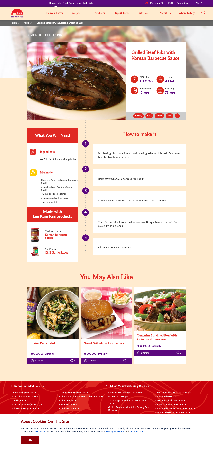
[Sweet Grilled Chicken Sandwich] (106, 313)
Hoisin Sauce (19, 400)
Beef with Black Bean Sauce (171, 400)
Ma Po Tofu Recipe (118, 396)
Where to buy (187, 13)
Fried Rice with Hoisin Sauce (171, 404)
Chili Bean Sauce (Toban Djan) (27, 404)
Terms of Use (136, 431)
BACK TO (36, 35)
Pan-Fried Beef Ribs (167, 396)
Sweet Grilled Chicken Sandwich (105, 343)
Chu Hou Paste (68, 400)
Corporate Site (157, 3)
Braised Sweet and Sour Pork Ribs (174, 412)
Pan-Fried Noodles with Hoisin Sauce (176, 408)
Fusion (159, 116)
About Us (165, 13)
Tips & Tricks (122, 13)
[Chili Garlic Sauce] (52, 255)
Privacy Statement (115, 431)
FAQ (170, 3)
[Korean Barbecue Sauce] (52, 242)
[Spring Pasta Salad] (53, 313)
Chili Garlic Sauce (70, 408)
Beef (169, 116)
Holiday (138, 116)
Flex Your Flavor (53, 13)
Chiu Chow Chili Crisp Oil (25, 396)
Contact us (182, 3)
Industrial (88, 3)
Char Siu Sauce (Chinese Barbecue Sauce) (82, 396)
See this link (40, 431)
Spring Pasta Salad (43, 343)
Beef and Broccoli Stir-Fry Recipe (125, 393)
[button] (203, 13)
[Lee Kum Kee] (17, 15)
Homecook (55, 3)
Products (99, 13)
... (177, 116)
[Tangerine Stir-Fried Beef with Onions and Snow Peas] (160, 309)
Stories (143, 13)
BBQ (149, 116)
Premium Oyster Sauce (24, 393)
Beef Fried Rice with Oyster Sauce (174, 393)
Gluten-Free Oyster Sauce (25, 408)
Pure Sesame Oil (69, 404)
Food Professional (72, 3)
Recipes (75, 13)
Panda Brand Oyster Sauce (74, 393)
